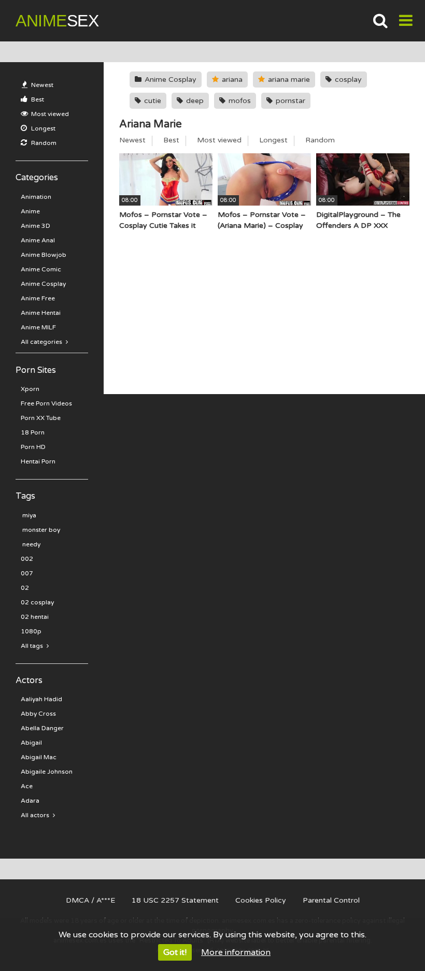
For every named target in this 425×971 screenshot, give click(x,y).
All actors (36, 815)
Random (43, 143)
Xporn (30, 389)
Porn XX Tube (41, 418)
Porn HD (33, 447)
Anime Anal (38, 240)
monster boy (40, 529)
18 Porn (33, 432)
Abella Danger (42, 728)
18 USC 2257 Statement (175, 900)
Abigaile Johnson (47, 771)
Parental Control (331, 900)
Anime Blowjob (43, 254)
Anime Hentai (41, 312)
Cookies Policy (260, 900)
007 (27, 573)
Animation (36, 196)
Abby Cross (38, 713)
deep (194, 100)
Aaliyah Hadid (41, 699)
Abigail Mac (38, 757)
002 (27, 558)
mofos (238, 100)
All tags (33, 645)
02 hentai (35, 616)
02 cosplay (37, 602)
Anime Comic (41, 269)
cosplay (347, 79)
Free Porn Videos (46, 403)
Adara (30, 800)
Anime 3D (35, 225)
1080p (31, 631)
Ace (27, 786)
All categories (42, 341)
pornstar (289, 100)
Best (37, 99)
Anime (57, 20)
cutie (151, 100)
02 (25, 587)
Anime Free (38, 298)
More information (236, 952)
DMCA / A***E (90, 900)
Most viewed (49, 114)
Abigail (31, 742)
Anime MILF (38, 327)
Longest (42, 128)
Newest (41, 85)
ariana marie (288, 79)
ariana (231, 79)
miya (28, 515)
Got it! (175, 952)
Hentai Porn (38, 461)
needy (30, 544)
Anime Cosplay (43, 283)
